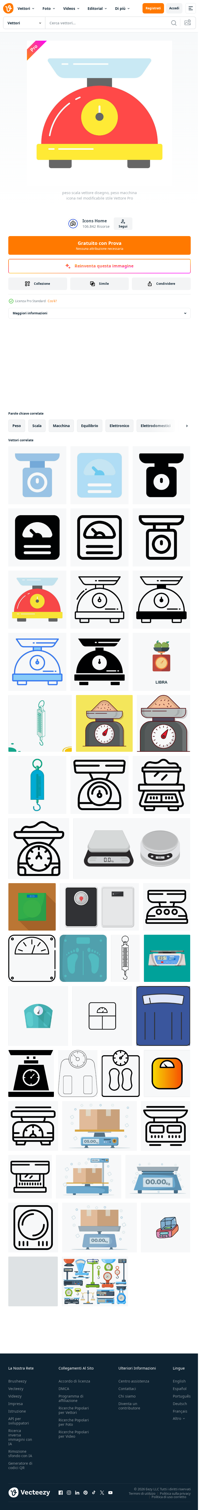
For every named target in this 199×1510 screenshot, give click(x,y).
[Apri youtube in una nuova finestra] (110, 1492)
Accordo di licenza (74, 1381)
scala (36, 425)
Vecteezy (15, 1388)
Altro (173, 1418)
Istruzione (17, 1411)
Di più (120, 8)
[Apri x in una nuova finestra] (102, 1492)
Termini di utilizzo (138, 1493)
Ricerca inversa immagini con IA (20, 1437)
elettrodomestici (155, 425)
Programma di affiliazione (71, 1398)
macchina (61, 425)
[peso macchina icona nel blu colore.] (163, 1016)
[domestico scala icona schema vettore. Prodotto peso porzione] (38, 848)
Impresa (15, 1403)
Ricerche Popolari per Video (74, 1434)
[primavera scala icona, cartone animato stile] (37, 785)
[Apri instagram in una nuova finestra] (69, 1492)
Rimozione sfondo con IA (20, 1453)
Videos (69, 8)
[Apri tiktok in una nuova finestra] (94, 1492)
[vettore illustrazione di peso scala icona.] (31, 1073)
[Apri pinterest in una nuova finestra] (85, 1492)
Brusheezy (17, 1381)
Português (178, 1396)
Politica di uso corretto (165, 1496)
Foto (46, 8)
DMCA (64, 1388)
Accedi (174, 8)
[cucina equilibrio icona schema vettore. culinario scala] (165, 1126)
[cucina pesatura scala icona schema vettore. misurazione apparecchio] (166, 907)
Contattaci (127, 1388)
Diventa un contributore (129, 1405)
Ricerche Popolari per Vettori (74, 1410)
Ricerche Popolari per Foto (74, 1422)
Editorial (95, 8)
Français (176, 1411)
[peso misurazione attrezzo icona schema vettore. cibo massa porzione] (33, 1227)
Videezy (15, 1396)
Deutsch (176, 1403)
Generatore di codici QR (20, 1465)
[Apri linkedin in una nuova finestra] (77, 1492)
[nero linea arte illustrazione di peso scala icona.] (121, 1073)
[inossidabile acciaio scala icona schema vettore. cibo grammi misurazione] (99, 785)
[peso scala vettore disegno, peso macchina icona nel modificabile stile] (37, 600)
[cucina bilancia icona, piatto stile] (32, 907)
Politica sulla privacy (171, 1493)
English (175, 1381)
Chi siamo (127, 1396)
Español (176, 1388)
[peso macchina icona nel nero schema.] (77, 1073)
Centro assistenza (133, 1381)
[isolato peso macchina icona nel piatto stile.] (83, 958)
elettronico (119, 425)
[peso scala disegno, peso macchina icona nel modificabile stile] (37, 475)
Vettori (24, 8)
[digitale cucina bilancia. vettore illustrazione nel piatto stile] (167, 958)
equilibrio (89, 425)
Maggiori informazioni (30, 313)
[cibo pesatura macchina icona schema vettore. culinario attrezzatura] (161, 785)
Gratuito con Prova (99, 245)
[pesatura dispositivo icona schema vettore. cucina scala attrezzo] (33, 1126)
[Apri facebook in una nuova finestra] (61, 1492)
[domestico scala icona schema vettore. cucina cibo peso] (30, 1177)
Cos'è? (52, 301)
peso (16, 425)
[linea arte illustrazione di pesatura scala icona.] (31, 958)
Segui (123, 226)
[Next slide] (178, 426)
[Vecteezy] (8, 8)
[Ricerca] (174, 23)
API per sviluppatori (18, 1421)
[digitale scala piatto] (131, 848)
